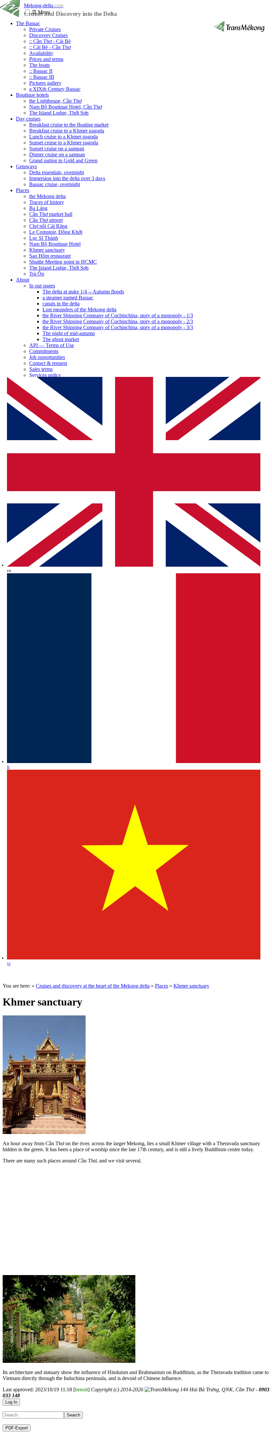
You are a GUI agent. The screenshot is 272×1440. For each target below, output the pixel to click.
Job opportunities (47, 357)
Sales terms (41, 369)
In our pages (42, 285)
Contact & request (48, 363)
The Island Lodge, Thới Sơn (59, 113)
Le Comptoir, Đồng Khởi (55, 232)
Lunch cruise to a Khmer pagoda (63, 136)
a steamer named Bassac (67, 297)
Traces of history (46, 202)
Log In (11, 1402)
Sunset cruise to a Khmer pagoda (63, 142)
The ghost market (60, 339)
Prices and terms (46, 59)
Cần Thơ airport (46, 220)
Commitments (43, 351)
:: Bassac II (40, 71)
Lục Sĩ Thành (43, 238)
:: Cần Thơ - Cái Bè (50, 41)
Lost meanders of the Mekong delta (79, 309)
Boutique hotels (32, 95)
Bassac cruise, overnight (54, 184)
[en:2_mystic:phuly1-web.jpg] (69, 1361)
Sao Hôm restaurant (50, 256)
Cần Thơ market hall (50, 214)
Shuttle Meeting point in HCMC (63, 262)
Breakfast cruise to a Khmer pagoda (66, 130)
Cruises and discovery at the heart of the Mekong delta (93, 986)
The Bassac (28, 23)
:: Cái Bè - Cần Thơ (50, 47)
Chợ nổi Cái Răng (48, 226)
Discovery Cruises (48, 35)
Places (22, 190)
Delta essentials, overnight (56, 172)
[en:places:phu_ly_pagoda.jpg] (44, 1132)
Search (73, 1415)
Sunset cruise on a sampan (56, 148)
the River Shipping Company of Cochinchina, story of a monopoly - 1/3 (117, 315)
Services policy (45, 375)
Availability (41, 53)
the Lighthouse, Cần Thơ (55, 101)
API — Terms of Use (51, 345)
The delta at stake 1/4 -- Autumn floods (83, 291)
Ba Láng (38, 208)
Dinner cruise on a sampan (57, 154)
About (22, 280)
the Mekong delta (47, 196)
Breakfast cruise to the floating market (68, 125)
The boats (39, 65)
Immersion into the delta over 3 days (67, 178)
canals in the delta (61, 303)
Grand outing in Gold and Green (63, 160)
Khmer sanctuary (47, 250)
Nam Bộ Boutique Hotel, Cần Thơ (65, 107)
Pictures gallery (45, 83)
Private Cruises (45, 29)
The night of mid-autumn (68, 333)
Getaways (26, 166)
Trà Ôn (36, 274)
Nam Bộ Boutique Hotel (55, 244)
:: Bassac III (41, 77)
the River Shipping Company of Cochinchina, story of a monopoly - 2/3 (117, 321)
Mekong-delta (43, 5)
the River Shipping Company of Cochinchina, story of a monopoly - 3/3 (117, 327)
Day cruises (28, 119)
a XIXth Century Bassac (55, 89)
